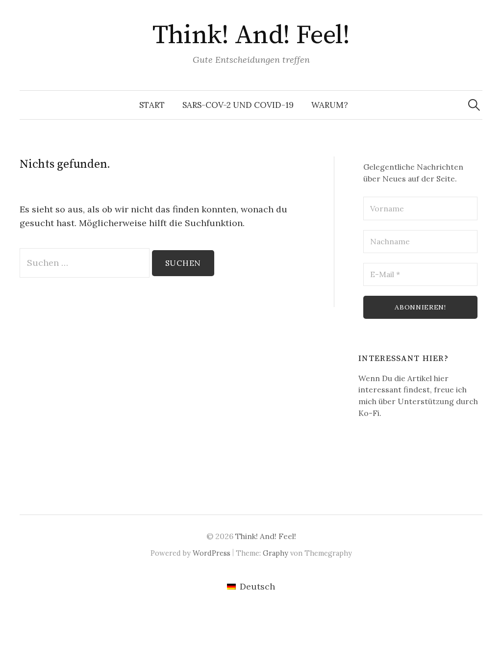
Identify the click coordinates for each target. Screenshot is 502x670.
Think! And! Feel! (251, 35)
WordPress (211, 553)
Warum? (329, 105)
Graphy (275, 553)
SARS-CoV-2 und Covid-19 (238, 105)
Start (152, 105)
